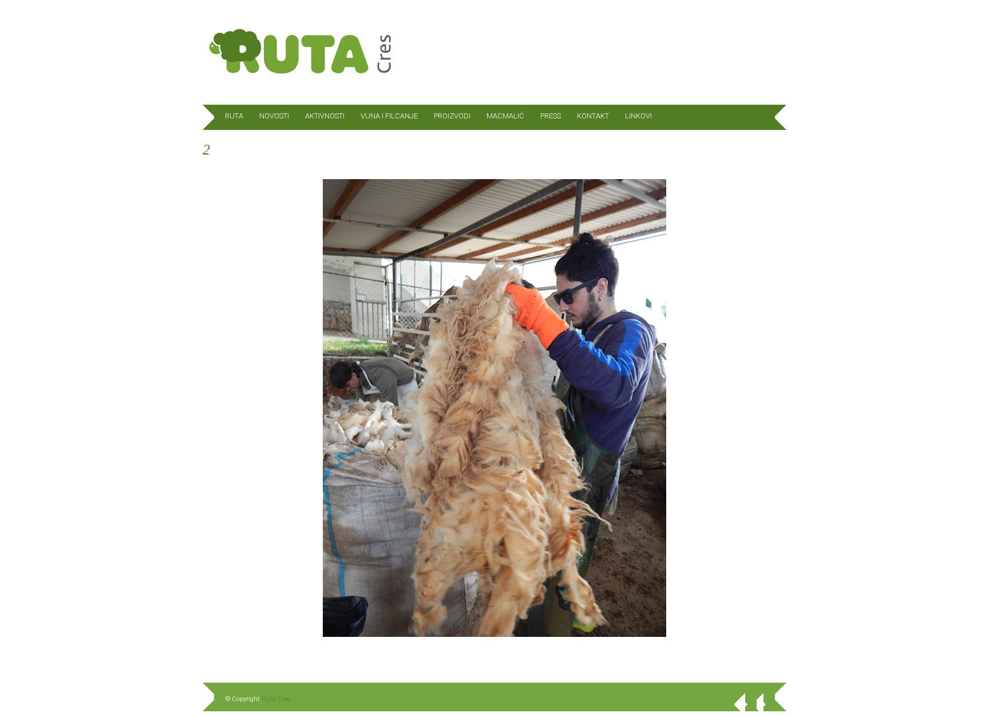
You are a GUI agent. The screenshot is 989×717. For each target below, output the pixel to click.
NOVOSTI (274, 116)
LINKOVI (638, 116)
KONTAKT (593, 116)
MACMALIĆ (505, 116)
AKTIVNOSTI (325, 116)
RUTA (234, 116)
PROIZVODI (452, 116)
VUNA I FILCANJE (389, 116)
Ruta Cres (276, 699)
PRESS (550, 116)
